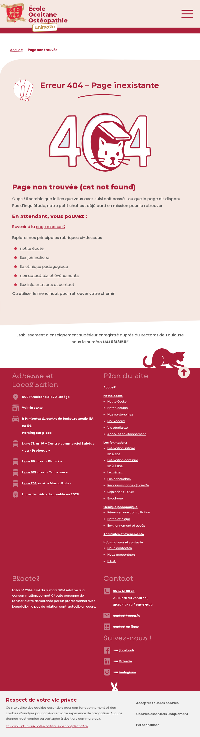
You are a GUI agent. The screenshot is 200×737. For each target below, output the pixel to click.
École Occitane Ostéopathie (48, 14)
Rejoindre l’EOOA (120, 492)
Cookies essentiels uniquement (162, 714)
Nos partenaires (120, 414)
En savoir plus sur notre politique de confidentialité (47, 726)
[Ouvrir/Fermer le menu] (192, 14)
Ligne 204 (29, 483)
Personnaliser (147, 725)
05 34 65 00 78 (123, 591)
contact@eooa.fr (126, 615)
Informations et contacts (123, 542)
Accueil (16, 50)
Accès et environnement (126, 434)
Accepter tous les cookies (157, 703)
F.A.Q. (111, 561)
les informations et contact (47, 285)
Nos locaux (116, 421)
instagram (127, 672)
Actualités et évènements (123, 534)
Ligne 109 (29, 472)
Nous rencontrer (121, 554)
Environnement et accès (126, 525)
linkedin (125, 661)
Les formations (115, 442)
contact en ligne (126, 626)
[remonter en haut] (164, 367)
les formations (35, 258)
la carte (36, 407)
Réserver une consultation (128, 512)
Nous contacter (119, 548)
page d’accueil (50, 227)
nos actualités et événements (49, 276)
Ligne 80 (28, 461)
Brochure (115, 498)
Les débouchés (119, 479)
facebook (126, 650)
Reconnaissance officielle (128, 485)
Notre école (113, 396)
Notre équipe (117, 408)
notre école (32, 249)
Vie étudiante (117, 427)
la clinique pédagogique (44, 267)
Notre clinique (118, 519)
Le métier (114, 472)
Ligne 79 (28, 443)
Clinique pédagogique (120, 507)
